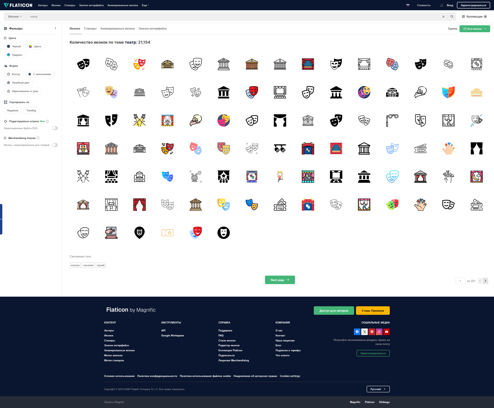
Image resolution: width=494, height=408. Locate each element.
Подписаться (226, 355)
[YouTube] (386, 331)
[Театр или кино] (223, 176)
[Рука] (111, 232)
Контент (110, 322)
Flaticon (370, 402)
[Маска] (252, 148)
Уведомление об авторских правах (255, 376)
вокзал (75, 265)
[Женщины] (83, 92)
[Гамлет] (420, 92)
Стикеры (69, 5)
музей (101, 265)
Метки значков (113, 355)
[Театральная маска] (252, 204)
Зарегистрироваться (473, 5)
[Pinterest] (372, 331)
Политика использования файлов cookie (205, 376)
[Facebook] (357, 331)
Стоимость (424, 5)
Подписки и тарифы (288, 350)
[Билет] (167, 232)
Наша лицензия (285, 340)
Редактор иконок (229, 345)
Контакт (280, 335)
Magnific (355, 402)
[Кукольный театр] (167, 120)
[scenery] (476, 176)
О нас (279, 330)
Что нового (282, 355)
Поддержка (225, 330)
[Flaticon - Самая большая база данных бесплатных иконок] (18, 5)
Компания (283, 322)
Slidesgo (384, 402)
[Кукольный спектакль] (83, 148)
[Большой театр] (167, 64)
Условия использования (119, 376)
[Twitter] (364, 331)
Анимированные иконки (122, 5)
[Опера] (308, 148)
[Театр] (83, 64)
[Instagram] (379, 331)
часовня (88, 265)
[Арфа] (195, 176)
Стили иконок (227, 340)
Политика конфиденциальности (157, 376)
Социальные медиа (375, 322)
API (163, 330)
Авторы (43, 5)
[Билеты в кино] (279, 204)
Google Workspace (172, 335)
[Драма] (223, 148)
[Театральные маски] (364, 92)
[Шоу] (476, 64)
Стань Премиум (373, 310)
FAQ (220, 335)
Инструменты (171, 322)
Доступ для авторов (334, 310)
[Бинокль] (392, 120)
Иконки (56, 5)
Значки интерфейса (91, 5)
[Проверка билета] (420, 148)
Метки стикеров (114, 360)
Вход (450, 5)
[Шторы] (476, 148)
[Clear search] (443, 16)
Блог (278, 345)
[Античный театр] (364, 176)
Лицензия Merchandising (233, 360)
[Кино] (195, 64)
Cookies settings (290, 376)
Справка (224, 322)
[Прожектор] (139, 120)
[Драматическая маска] (167, 204)
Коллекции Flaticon (230, 350)
